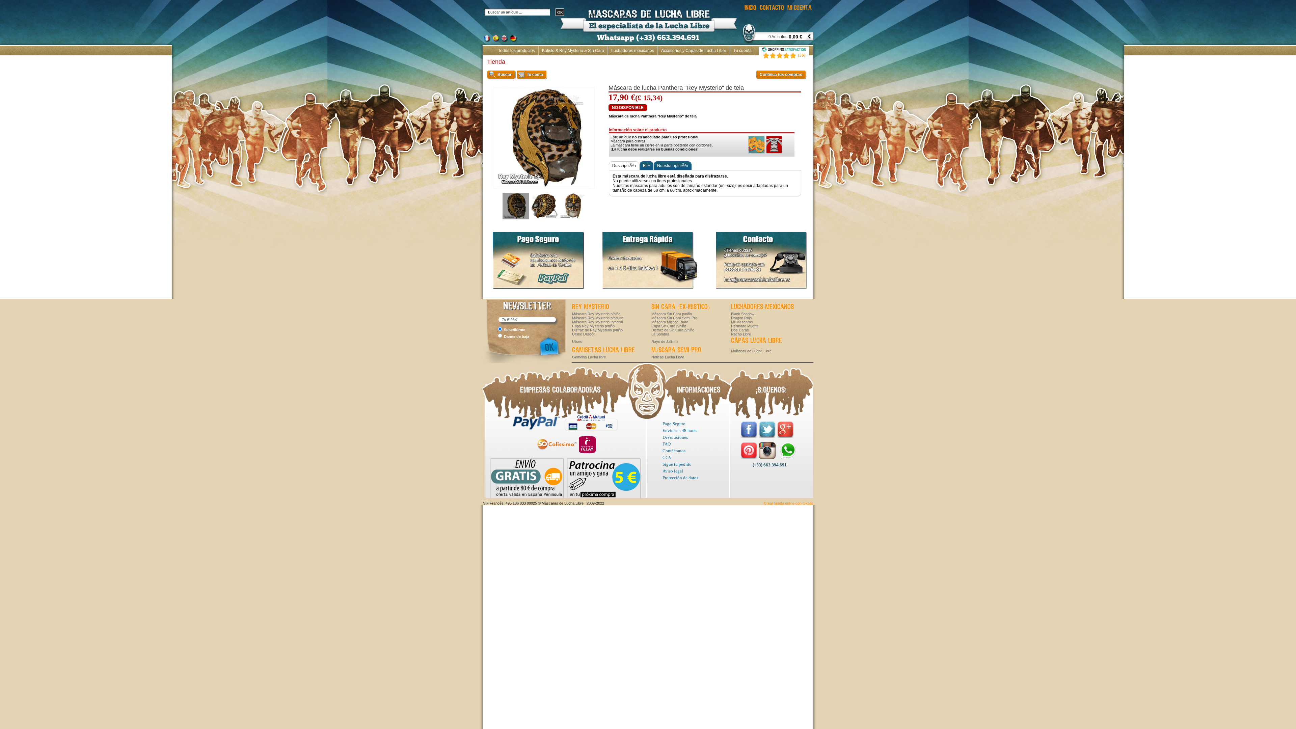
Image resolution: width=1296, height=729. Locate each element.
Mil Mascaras (742, 322)
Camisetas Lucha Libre (603, 350)
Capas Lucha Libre (756, 341)
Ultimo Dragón (583, 334)
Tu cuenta (742, 50)
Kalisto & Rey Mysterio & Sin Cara (573, 50)
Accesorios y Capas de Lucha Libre (693, 50)
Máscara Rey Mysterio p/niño (596, 314)
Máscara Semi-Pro (676, 350)
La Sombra (660, 334)
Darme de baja (516, 336)
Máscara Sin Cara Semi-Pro (674, 318)
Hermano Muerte (745, 326)
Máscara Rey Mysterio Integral (597, 322)
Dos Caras (740, 330)
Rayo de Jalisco (664, 342)
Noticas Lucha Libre (667, 357)
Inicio (804, 60)
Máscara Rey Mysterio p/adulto (597, 318)
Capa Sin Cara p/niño (668, 326)
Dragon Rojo (741, 318)
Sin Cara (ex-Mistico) (680, 307)
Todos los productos (516, 50)
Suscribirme (514, 330)
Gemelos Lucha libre (589, 357)
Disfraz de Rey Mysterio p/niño (597, 330)
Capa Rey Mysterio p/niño (593, 326)
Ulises (577, 342)
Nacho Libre (741, 334)
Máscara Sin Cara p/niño (671, 314)
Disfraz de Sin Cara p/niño (672, 330)
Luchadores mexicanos (632, 50)
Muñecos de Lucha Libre (751, 351)
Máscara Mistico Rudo (669, 322)
